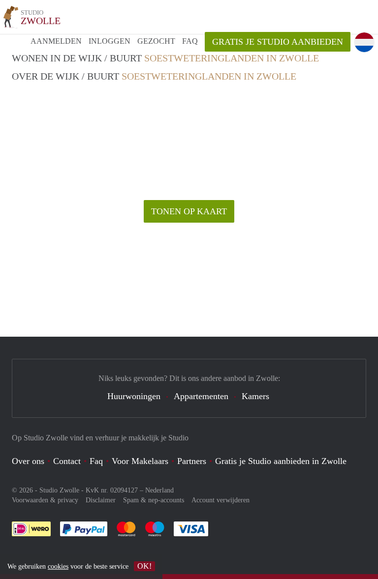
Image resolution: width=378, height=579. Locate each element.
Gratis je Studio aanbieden (277, 42)
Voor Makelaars (140, 461)
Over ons (28, 461)
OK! (144, 566)
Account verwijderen (220, 500)
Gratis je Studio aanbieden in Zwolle (280, 461)
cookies (58, 566)
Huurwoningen (133, 396)
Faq (96, 461)
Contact (67, 461)
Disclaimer (101, 500)
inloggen (109, 41)
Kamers (255, 396)
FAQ (190, 41)
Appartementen (201, 396)
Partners (191, 461)
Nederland (159, 490)
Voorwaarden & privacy (45, 500)
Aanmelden (56, 41)
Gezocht (156, 41)
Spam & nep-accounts (153, 500)
